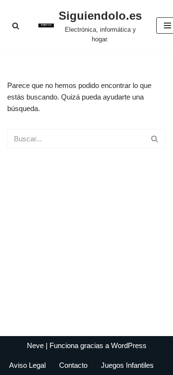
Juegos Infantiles (127, 365)
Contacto (73, 365)
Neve (35, 345)
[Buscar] (15, 25)
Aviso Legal (27, 365)
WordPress (129, 345)
